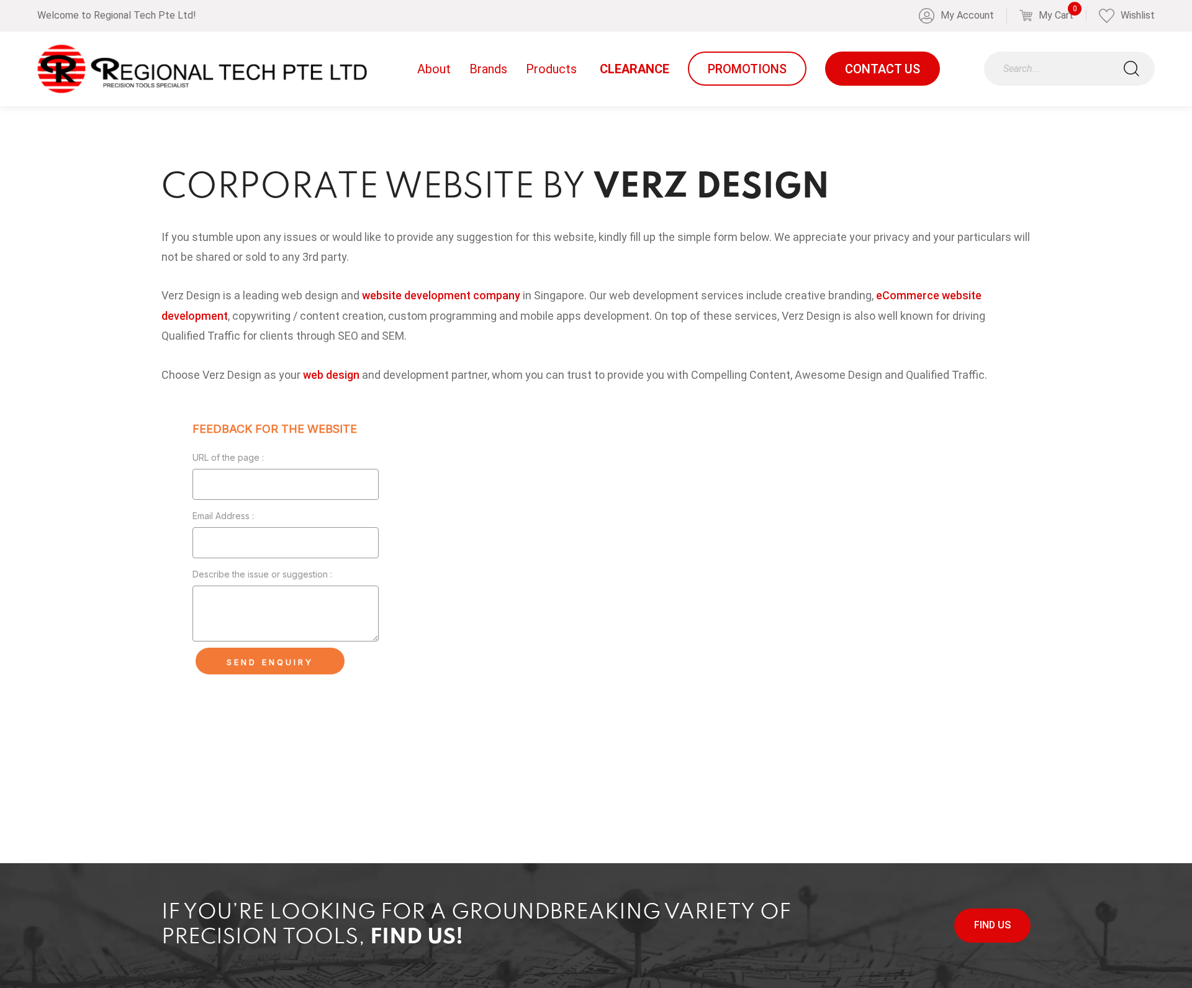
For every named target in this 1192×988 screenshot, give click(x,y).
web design (331, 374)
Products (551, 68)
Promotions (747, 68)
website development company (441, 295)
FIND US (992, 925)
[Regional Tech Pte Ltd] (202, 69)
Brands (488, 68)
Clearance (634, 68)
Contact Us (882, 68)
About (434, 68)
